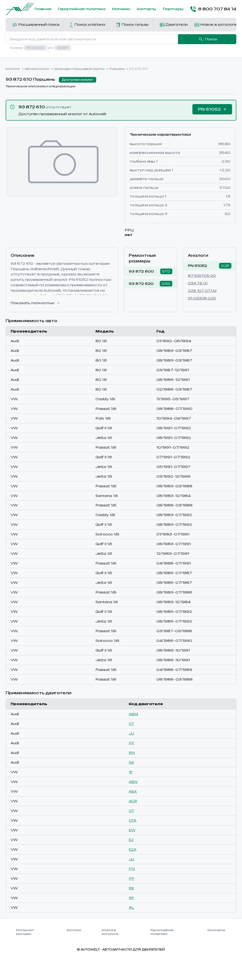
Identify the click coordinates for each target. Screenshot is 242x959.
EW (132, 830)
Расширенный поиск (38, 24)
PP (131, 743)
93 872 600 (141, 271)
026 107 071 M (202, 291)
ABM (133, 714)
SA (131, 762)
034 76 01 (197, 283)
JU (131, 733)
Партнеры (173, 9)
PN (132, 869)
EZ (131, 840)
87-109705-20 (202, 275)
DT (131, 724)
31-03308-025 (202, 298)
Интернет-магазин (25, 932)
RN (132, 753)
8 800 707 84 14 (217, 9)
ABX (133, 791)
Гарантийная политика (81, 9)
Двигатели (176, 24)
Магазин (121, 9)
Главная (43, 9)
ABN (133, 782)
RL (131, 907)
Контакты (146, 9)
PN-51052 (197, 266)
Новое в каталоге (217, 24)
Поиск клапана (89, 24)
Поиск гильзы (135, 24)
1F (131, 772)
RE (131, 888)
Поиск (211, 39)
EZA (132, 849)
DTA (132, 820)
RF (131, 898)
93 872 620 (141, 284)
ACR (133, 801)
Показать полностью (33, 303)
